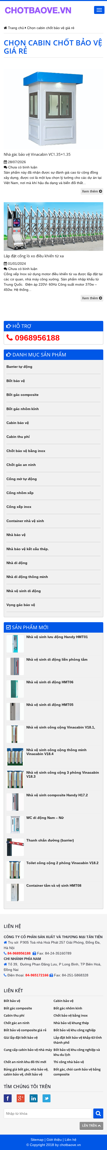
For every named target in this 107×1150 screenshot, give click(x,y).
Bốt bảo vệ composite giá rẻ (25, 1030)
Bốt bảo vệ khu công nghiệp (75, 1030)
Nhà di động (16, 563)
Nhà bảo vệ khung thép (71, 1023)
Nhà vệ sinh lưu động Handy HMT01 (57, 637)
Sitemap (37, 1140)
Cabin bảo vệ (17, 423)
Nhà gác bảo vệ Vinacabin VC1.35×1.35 (37, 154)
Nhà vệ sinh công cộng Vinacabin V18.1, (60, 727)
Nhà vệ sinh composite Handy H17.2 (57, 795)
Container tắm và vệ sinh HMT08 (53, 885)
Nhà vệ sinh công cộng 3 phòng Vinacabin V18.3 (62, 774)
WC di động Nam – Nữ (45, 818)
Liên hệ (70, 1140)
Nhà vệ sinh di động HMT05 (49, 705)
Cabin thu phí (18, 437)
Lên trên (90, 1125)
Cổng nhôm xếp (20, 493)
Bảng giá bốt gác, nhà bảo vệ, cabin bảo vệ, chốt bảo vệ (26, 1071)
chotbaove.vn (70, 1145)
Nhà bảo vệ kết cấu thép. (27, 549)
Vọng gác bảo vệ (20, 605)
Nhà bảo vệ (16, 535)
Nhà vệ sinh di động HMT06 (49, 682)
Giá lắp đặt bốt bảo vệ (21, 1037)
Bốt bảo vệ (15, 381)
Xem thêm (90, 191)
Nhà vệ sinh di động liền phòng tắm (56, 659)
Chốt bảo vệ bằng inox (25, 451)
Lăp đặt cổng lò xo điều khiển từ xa (34, 255)
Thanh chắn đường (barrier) (50, 840)
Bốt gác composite (22, 395)
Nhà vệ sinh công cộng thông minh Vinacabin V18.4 (56, 752)
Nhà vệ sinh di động (23, 591)
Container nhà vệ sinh (25, 521)
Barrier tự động (19, 367)
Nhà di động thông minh (27, 577)
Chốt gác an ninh (21, 465)
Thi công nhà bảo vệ (69, 1062)
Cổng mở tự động (21, 479)
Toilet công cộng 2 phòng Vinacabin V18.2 (62, 863)
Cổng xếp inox (18, 507)
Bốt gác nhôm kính (22, 409)
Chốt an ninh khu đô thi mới (25, 1062)
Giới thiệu (54, 1140)
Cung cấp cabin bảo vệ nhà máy (28, 1049)
